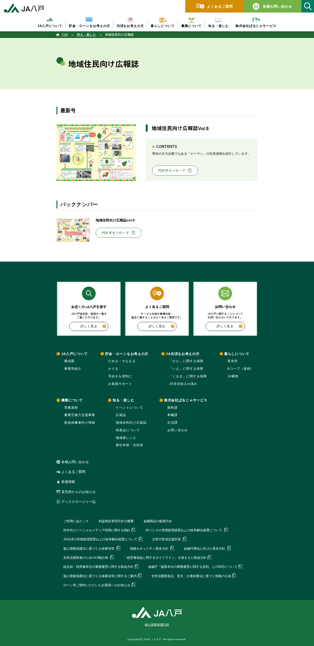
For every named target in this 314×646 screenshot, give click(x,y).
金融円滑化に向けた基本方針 (205, 548)
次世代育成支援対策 (167, 539)
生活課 (172, 422)
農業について (72, 400)
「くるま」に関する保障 (188, 376)
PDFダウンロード (171, 170)
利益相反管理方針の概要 (116, 521)
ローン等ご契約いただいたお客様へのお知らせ (96, 585)
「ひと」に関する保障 (186, 361)
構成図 (69, 361)
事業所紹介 (72, 368)
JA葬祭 (233, 376)
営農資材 (71, 407)
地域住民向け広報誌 (131, 422)
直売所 (232, 361)
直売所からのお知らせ (78, 492)
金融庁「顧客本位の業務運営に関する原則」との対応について (192, 567)
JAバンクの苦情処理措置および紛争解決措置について (184, 530)
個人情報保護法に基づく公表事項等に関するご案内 (100, 576)
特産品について (128, 430)
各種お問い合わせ (75, 462)
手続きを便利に (120, 376)
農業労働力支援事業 (79, 415)
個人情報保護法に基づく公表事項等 (89, 548)
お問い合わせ (177, 430)
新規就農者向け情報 (79, 422)
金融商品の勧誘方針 (158, 521)
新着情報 (68, 482)
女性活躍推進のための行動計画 (86, 557)
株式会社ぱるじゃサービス (186, 400)
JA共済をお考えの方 (182, 353)
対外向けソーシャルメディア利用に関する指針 (96, 530)
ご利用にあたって (76, 521)
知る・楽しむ (123, 400)
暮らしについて (236, 353)
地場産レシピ (126, 438)
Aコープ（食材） (240, 368)
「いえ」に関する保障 (186, 368)
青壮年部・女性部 (129, 445)
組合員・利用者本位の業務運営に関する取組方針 (98, 567)
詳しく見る (88, 326)
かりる (113, 368)
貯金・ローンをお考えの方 (126, 353)
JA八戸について (74, 353)
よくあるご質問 (73, 472)
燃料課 (172, 407)
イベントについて (129, 407)
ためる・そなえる (122, 361)
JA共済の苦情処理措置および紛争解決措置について (100, 539)
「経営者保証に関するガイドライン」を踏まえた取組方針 (165, 557)
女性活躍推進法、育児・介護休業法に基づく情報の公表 (191, 576)
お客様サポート (120, 384)
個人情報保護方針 (157, 624)
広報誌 (121, 415)
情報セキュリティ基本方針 (149, 548)
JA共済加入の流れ (183, 384)
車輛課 (172, 415)
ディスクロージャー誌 (78, 502)
